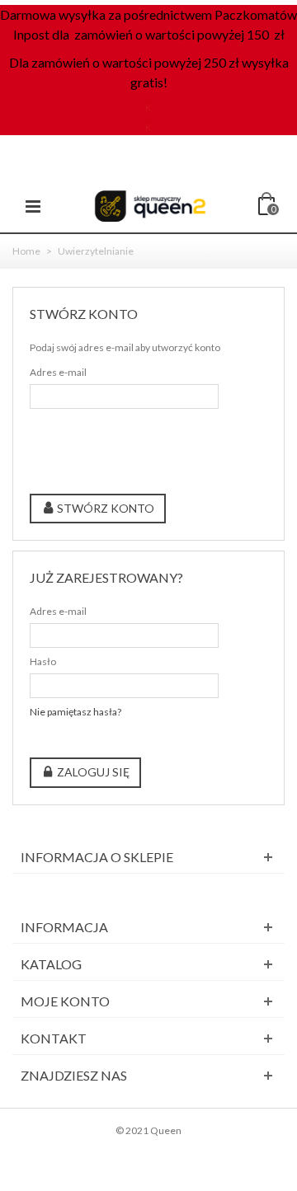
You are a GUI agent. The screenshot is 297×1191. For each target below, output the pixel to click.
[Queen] (150, 205)
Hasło (43, 661)
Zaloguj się (92, 772)
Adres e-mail (58, 372)
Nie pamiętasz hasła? (75, 712)
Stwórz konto (104, 508)
